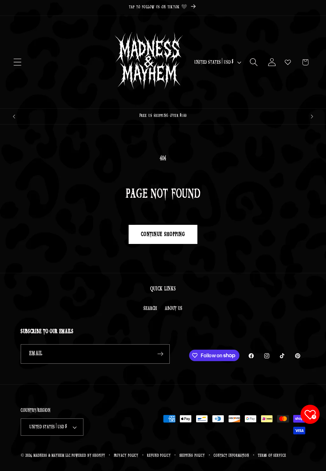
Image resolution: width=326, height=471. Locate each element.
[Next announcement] (312, 116)
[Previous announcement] (14, 116)
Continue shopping (163, 234)
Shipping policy (192, 455)
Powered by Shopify (88, 455)
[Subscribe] (160, 354)
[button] (17, 62)
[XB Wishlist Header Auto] (288, 62)
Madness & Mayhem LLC (51, 455)
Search (150, 308)
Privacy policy (126, 455)
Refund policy (159, 455)
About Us (173, 308)
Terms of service (272, 455)
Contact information (231, 455)
